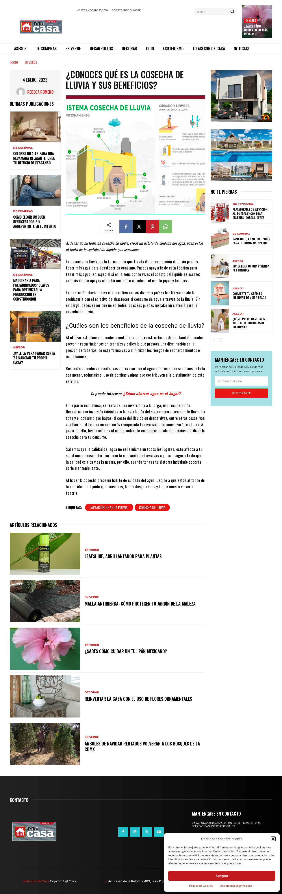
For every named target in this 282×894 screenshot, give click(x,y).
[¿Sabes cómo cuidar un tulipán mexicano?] (45, 649)
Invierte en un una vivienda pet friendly (250, 268)
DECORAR (92, 692)
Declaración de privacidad (236, 885)
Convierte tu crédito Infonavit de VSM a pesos (249, 295)
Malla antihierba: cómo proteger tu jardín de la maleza (140, 603)
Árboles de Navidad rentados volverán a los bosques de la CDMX (142, 746)
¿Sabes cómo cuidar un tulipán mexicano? (255, 30)
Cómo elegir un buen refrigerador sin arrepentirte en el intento (34, 221)
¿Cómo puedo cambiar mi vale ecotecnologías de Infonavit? (249, 322)
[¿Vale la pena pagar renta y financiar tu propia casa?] (35, 326)
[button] (273, 839)
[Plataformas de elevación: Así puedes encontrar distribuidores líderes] (220, 211)
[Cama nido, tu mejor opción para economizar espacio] (220, 239)
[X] (139, 226)
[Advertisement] (156, 27)
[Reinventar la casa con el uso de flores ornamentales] (45, 696)
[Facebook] (126, 226)
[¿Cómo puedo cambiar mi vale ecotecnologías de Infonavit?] (220, 321)
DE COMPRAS (23, 148)
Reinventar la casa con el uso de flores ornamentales (138, 698)
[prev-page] (213, 341)
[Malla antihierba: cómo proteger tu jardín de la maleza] (45, 601)
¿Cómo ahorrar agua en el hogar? (152, 393)
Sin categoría (243, 204)
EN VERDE (250, 20)
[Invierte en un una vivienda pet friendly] (220, 266)
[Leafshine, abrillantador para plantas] (45, 554)
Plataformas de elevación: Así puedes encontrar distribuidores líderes (250, 213)
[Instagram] (135, 832)
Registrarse (241, 393)
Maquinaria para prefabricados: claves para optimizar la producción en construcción (31, 289)
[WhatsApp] (165, 226)
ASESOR (19, 347)
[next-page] (220, 341)
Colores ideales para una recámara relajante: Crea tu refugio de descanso (34, 158)
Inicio (14, 62)
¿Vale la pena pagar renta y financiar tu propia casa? (34, 358)
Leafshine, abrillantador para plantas (123, 556)
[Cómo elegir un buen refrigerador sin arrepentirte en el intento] (35, 190)
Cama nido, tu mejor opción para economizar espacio (251, 240)
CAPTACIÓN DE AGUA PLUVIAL (109, 507)
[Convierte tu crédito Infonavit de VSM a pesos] (220, 293)
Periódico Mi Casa (36, 881)
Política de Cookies (201, 885)
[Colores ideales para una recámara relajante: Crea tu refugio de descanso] (35, 127)
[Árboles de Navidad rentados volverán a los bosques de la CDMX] (45, 744)
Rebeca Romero (40, 92)
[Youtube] (159, 832)
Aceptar (221, 876)
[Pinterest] (152, 226)
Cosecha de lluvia (152, 507)
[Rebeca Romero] (21, 91)
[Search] (232, 11)
